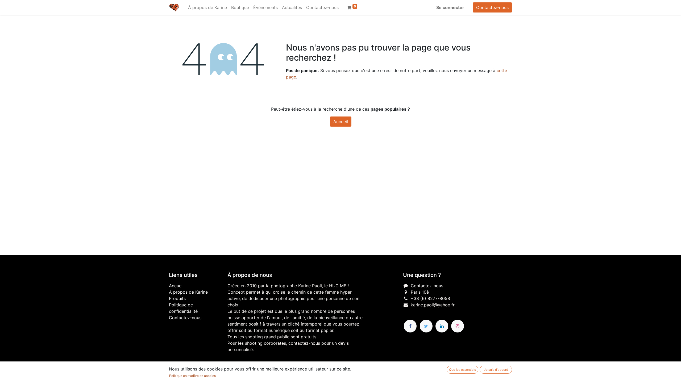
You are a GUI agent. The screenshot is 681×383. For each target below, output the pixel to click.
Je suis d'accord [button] (496, 370)
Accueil (340, 121)
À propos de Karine (188, 292)
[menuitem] (207, 7)
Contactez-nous (492, 7)
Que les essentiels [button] (462, 370)
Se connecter (450, 7)
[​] (410, 326)
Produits (177, 298)
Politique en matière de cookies (192, 376)
